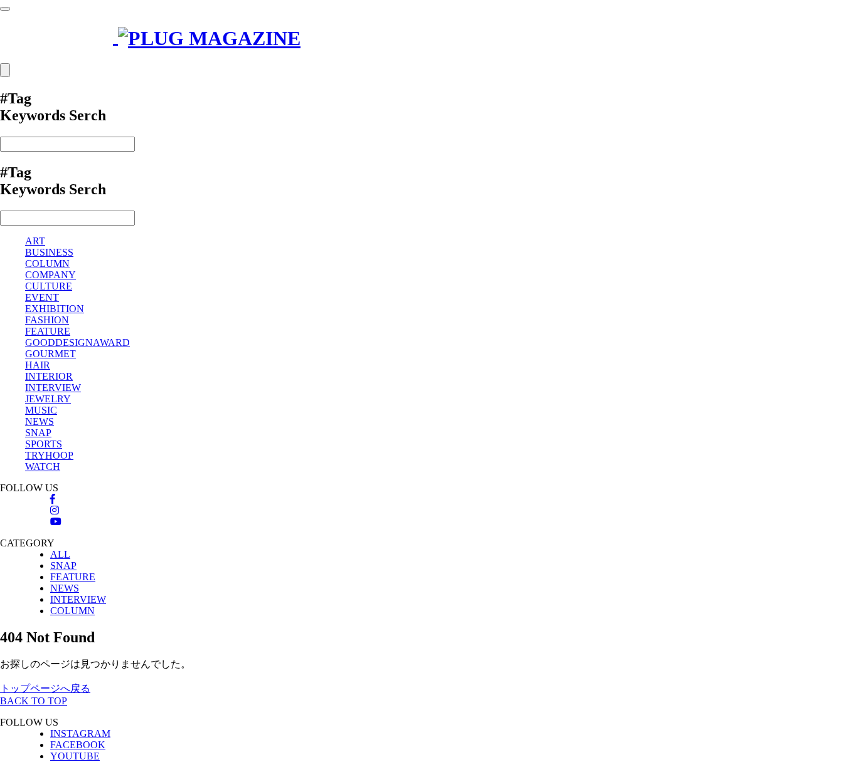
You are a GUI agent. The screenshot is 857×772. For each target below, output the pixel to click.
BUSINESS (49, 252)
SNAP (38, 432)
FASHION (47, 320)
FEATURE (47, 331)
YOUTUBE (75, 756)
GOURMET (50, 353)
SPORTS (43, 444)
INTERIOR (49, 376)
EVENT (42, 297)
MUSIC (41, 410)
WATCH (42, 466)
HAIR (37, 365)
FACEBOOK (77, 744)
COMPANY (50, 274)
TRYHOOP (49, 455)
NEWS (39, 421)
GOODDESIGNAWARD (77, 342)
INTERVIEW (53, 387)
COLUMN (47, 263)
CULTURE (48, 286)
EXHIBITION (54, 308)
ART (35, 241)
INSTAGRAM (80, 733)
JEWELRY (48, 399)
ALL (60, 554)
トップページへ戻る (45, 688)
